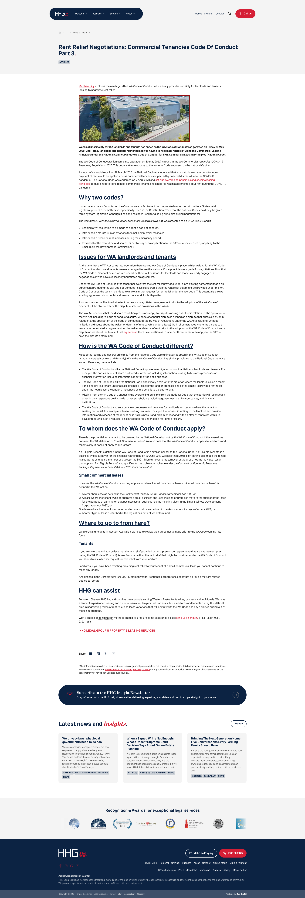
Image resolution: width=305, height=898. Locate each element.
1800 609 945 (235, 853)
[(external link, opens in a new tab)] (76, 823)
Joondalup (191, 870)
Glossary (141, 894)
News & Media (220, 863)
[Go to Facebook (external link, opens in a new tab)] (60, 866)
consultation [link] (105, 618)
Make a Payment (203, 13)
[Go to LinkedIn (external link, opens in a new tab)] (72, 866)
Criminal (175, 863)
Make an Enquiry (204, 853)
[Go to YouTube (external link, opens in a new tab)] (77, 866)
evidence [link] (106, 415)
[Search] (230, 14)
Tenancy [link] (144, 494)
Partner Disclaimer (84, 894)
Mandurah (205, 870)
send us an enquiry (187, 618)
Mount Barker (240, 870)
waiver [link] (118, 324)
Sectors (114, 13)
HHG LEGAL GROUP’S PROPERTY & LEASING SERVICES (117, 630)
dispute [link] (124, 306)
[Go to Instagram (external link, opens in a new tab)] (66, 866)
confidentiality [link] (181, 369)
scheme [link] (161, 463)
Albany (227, 870)
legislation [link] (102, 214)
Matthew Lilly (86, 86)
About (129, 13)
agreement (130, 332)
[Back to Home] (62, 14)
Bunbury (217, 870)
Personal (79, 13)
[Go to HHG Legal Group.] (59, 32)
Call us (248, 13)
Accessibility (129, 894)
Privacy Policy (116, 894)
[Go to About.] (67, 32)
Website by (236, 894)
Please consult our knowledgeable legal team (127, 669)
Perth (181, 870)
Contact (220, 13)
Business (97, 13)
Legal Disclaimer (101, 894)
